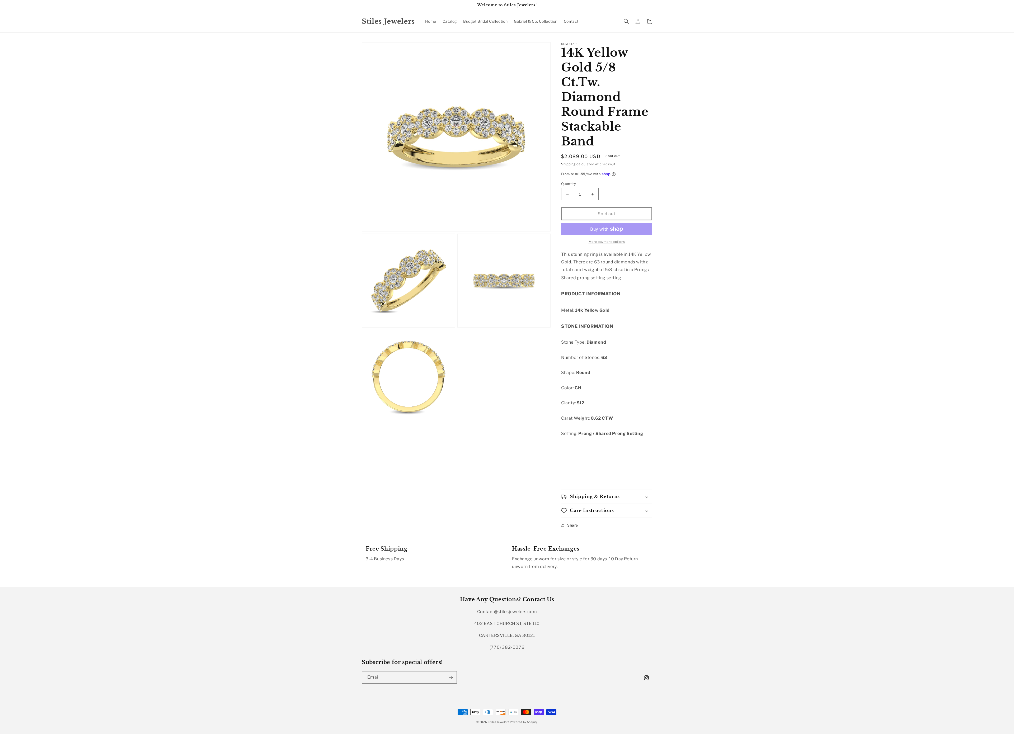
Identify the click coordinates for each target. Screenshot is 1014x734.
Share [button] (572, 525)
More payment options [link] (607, 242)
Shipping (568, 164)
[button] (626, 21)
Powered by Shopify (524, 721)
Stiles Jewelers (499, 721)
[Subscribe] (451, 677)
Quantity (568, 184)
